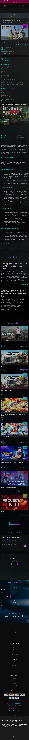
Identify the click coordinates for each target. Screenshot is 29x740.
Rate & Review (24, 22)
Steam (5, 49)
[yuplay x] (18, 616)
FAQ (14, 683)
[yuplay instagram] (14, 616)
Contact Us (14, 685)
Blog (14, 678)
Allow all (14, 732)
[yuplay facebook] (22, 616)
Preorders (14, 667)
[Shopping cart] (23, 5)
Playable (3, 101)
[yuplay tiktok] (10, 616)
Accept (9, 593)
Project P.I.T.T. (4, 511)
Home (2, 15)
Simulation (13, 88)
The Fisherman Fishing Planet (11, 537)
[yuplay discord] (6, 616)
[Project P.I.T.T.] (14, 502)
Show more (14, 523)
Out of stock (21, 41)
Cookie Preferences (14, 654)
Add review (14, 563)
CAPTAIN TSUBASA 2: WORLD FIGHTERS (12, 439)
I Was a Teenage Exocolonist (8, 487)
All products (8, 15)
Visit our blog (14, 609)
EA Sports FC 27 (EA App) (8, 343)
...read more (24, 284)
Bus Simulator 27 (5, 366)
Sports (7, 88)
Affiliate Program (14, 681)
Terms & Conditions (11, 593)
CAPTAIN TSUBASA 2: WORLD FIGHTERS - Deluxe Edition (14, 415)
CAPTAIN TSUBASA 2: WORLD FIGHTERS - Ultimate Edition (12, 463)
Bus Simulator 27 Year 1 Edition (9, 390)
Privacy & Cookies (14, 652)
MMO (13, 15)
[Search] (27, 10)
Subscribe (6, 596)
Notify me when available (22, 44)
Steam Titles (14, 670)
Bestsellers (14, 665)
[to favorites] (27, 42)
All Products (14, 663)
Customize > (14, 736)
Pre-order (22, 346)
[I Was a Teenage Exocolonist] (14, 478)
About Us (14, 647)
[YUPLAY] (5, 5)
